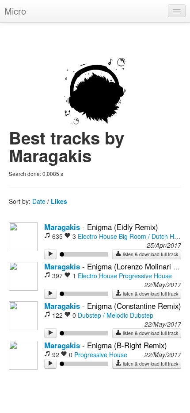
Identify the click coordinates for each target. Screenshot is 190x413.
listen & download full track (150, 254)
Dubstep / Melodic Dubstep (115, 315)
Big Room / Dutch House (153, 236)
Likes (59, 201)
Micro (15, 10)
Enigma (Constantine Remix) (134, 305)
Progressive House (145, 275)
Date (39, 201)
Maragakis (62, 227)
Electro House (97, 236)
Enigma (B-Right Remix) (127, 345)
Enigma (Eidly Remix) (122, 227)
